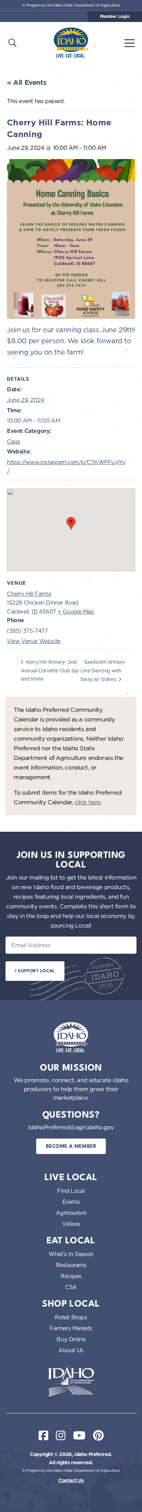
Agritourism (71, 1212)
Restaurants (71, 1265)
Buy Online (71, 1339)
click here (87, 802)
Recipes (71, 1276)
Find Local (70, 1190)
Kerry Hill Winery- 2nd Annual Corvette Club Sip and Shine (49, 670)
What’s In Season (71, 1254)
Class (13, 441)
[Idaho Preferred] (71, 42)
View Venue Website (33, 641)
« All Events (26, 82)
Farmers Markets (71, 1328)
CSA (71, 1287)
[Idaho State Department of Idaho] (71, 1382)
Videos (71, 1223)
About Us (71, 1350)
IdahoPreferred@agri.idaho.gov (71, 1127)
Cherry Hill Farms (29, 593)
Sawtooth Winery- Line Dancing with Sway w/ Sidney (103, 670)
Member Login (115, 16)
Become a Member (71, 1146)
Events (71, 1201)
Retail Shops (71, 1317)
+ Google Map (76, 611)
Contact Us (71, 1480)
